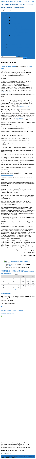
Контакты (7, 41)
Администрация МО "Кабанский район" (12, 310)
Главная (6, 12)
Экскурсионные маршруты (22, 32)
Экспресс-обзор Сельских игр (19, 17)
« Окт (15, 290)
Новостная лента (12, 14)
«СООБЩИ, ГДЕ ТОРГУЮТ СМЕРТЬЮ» (13, 270)
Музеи (16, 31)
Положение (14, 22)
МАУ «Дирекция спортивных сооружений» (19, 44)
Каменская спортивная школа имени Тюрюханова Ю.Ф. (17, 52)
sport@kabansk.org (6, 91)
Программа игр (15, 23)
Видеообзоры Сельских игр (19, 19)
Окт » (20, 290)
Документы (7, 40)
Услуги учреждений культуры (19, 28)
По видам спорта (19, 26)
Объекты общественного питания (20, 34)
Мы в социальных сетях (7, 313)
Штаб (12, 20)
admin (14, 66)
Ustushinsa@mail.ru (24, 106)
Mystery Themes (22, 457)
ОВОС (9, 265)
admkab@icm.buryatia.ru (23, 118)
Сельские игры (11, 16)
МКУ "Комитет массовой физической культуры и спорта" (17, 4)
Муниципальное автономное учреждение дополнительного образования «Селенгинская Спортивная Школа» (20, 49)
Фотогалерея (7, 38)
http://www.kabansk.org (7, 175)
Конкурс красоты (16, 35)
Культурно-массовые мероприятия (24, 29)
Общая (16, 25)
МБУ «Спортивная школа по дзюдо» (17, 46)
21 (8, 285)
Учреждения (7, 43)
